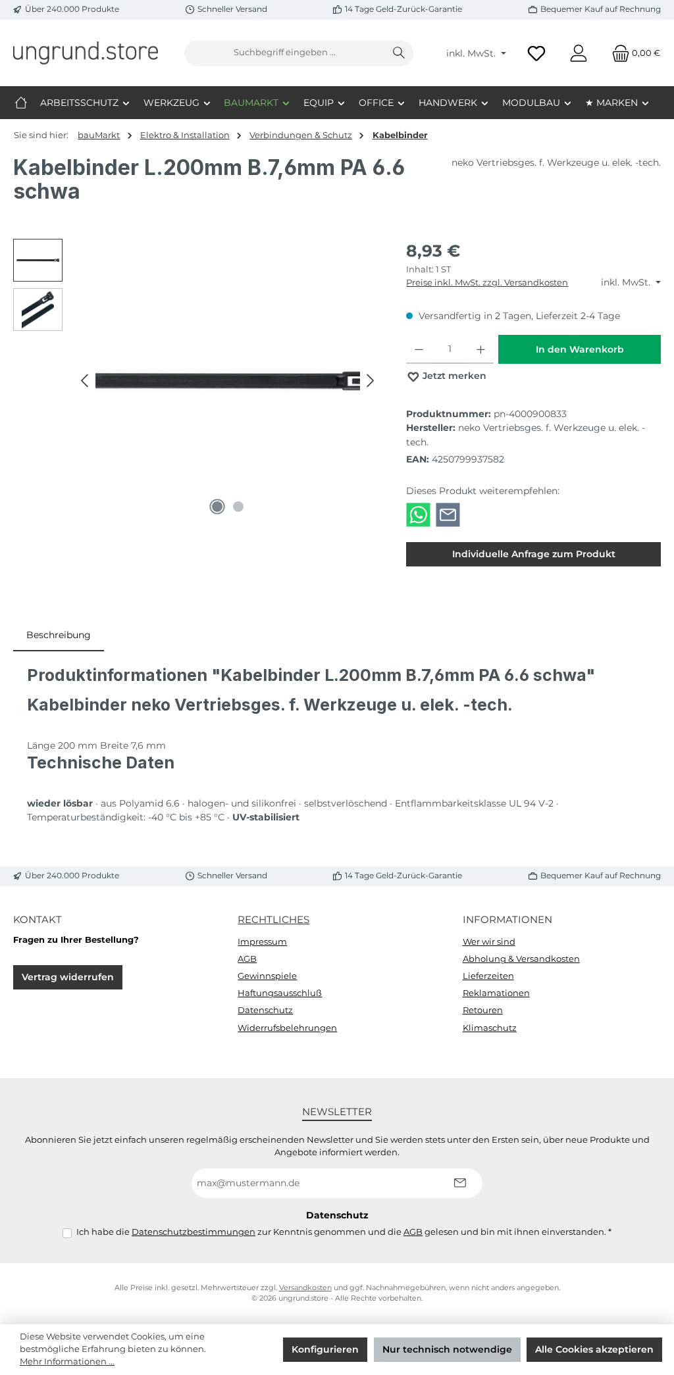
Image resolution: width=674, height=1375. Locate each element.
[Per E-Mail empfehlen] (448, 514)
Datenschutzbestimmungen (193, 1232)
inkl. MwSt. (472, 53)
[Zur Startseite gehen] (85, 52)
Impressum (262, 942)
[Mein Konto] (578, 52)
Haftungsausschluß (280, 993)
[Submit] (459, 1183)
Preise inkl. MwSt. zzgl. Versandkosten (487, 283)
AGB (247, 959)
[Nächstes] (370, 380)
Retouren (483, 1010)
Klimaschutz (490, 1028)
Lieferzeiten (488, 976)
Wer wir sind (489, 942)
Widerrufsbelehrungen (287, 1028)
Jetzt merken (453, 376)
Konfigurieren (325, 1349)
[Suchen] (399, 53)
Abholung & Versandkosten (521, 959)
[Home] (21, 102)
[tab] (58, 635)
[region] (196, 380)
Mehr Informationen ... (67, 1361)
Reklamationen (496, 993)
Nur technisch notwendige (447, 1349)
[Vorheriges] (85, 380)
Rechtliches (273, 919)
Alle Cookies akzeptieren (594, 1349)
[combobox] (284, 53)
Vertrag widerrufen (68, 977)
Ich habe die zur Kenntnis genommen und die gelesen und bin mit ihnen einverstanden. (343, 1232)
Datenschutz (265, 1010)
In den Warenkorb (580, 349)
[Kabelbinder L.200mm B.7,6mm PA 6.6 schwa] (228, 380)
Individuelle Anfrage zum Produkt (533, 554)
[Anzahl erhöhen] (481, 349)
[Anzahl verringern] (419, 349)
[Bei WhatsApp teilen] (418, 514)
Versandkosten (305, 1288)
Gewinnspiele (267, 976)
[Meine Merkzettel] (536, 52)
